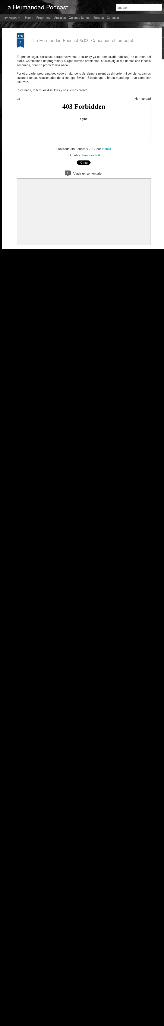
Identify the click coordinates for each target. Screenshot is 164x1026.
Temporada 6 (91, 155)
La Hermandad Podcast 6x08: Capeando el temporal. (83, 40)
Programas (43, 17)
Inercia (106, 149)
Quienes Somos (79, 17)
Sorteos (98, 17)
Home (29, 17)
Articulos (60, 17)
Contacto (113, 17)
